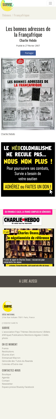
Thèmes (6, 15)
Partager (29, 53)
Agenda (5, 377)
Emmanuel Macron (11, 357)
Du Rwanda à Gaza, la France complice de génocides (28, 211)
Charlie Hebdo (8, 134)
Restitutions (8, 351)
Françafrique (21, 15)
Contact (6, 380)
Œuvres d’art (8, 354)
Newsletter (7, 383)
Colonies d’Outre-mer (12, 364)
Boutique (6, 374)
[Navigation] (50, 3)
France (5, 348)
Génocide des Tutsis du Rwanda (17, 361)
